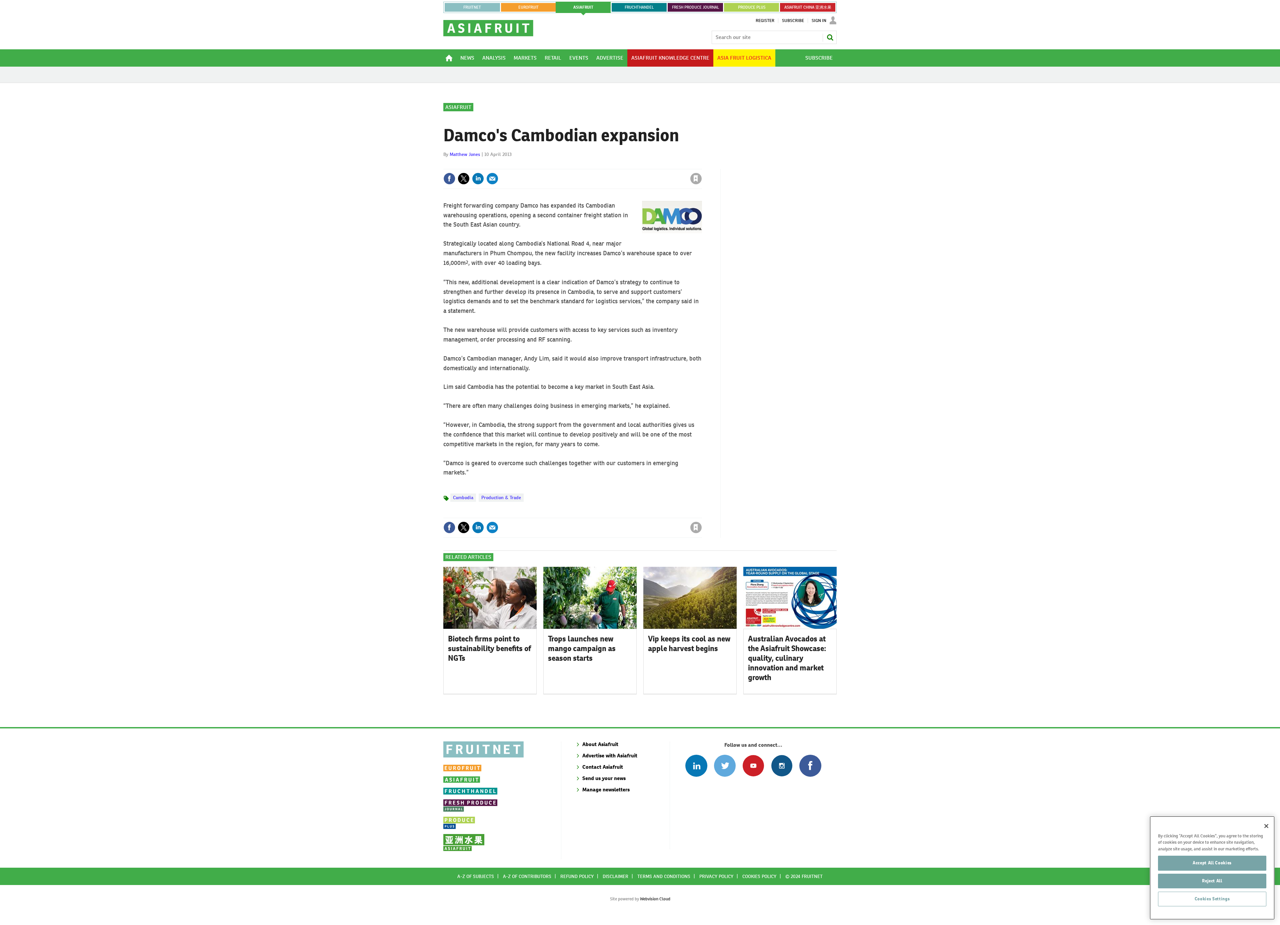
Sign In (819, 20)
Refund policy (577, 876)
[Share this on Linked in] (478, 179)
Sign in (616, 165)
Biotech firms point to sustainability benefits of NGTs (489, 648)
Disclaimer (615, 876)
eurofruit (528, 7)
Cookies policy (759, 876)
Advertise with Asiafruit (609, 755)
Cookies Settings (1212, 899)
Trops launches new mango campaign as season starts (582, 648)
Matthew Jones (465, 154)
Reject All (1212, 881)
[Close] (1266, 826)
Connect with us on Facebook (810, 765)
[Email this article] (492, 179)
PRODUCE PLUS (751, 7)
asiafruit (583, 7)
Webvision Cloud (655, 899)
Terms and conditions (663, 876)
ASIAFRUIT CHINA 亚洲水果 (807, 7)
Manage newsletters (606, 789)
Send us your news (604, 778)
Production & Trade (501, 497)
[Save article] (696, 179)
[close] (701, 165)
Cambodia (463, 497)
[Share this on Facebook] (449, 179)
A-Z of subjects (475, 876)
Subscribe (793, 20)
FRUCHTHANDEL (639, 7)
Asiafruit (458, 107)
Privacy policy (716, 876)
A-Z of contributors (527, 876)
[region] (1212, 868)
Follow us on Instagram (782, 765)
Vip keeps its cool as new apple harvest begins (689, 643)
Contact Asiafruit (602, 766)
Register (765, 20)
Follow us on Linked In (696, 765)
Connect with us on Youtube (753, 765)
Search (830, 37)
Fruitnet (472, 7)
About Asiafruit (600, 744)
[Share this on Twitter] (464, 179)
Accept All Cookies (1212, 863)
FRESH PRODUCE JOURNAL (695, 7)
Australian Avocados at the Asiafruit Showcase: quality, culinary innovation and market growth (787, 658)
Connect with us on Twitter (725, 765)
